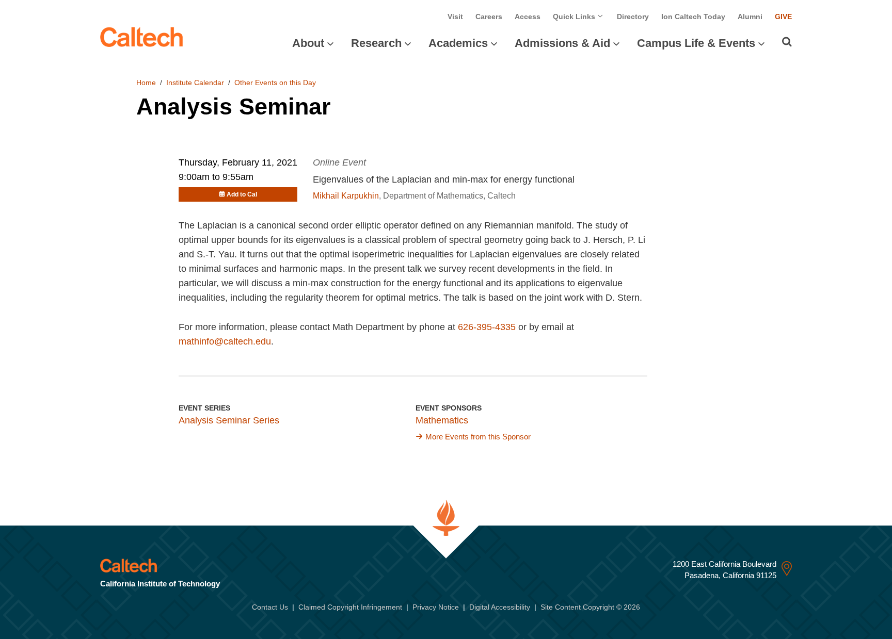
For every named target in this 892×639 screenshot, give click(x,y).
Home (146, 82)
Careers (488, 16)
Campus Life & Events (696, 43)
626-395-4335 (487, 327)
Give (783, 16)
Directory (633, 16)
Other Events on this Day (275, 82)
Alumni (750, 16)
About (308, 43)
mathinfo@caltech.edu (225, 341)
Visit (455, 16)
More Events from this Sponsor (478, 436)
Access (527, 16)
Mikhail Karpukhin (346, 195)
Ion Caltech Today (693, 16)
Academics (458, 43)
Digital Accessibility (499, 607)
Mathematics (442, 420)
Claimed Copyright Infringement (350, 607)
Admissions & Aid (562, 43)
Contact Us (270, 607)
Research (376, 43)
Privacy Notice (435, 607)
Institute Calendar (195, 82)
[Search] (787, 42)
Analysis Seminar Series (229, 420)
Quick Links (575, 16)
